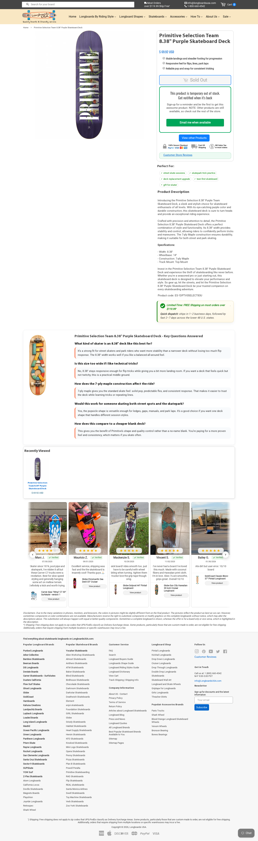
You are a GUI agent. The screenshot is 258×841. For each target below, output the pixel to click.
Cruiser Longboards (161, 663)
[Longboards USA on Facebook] (225, 652)
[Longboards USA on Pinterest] (204, 652)
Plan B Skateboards (75, 763)
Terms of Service (117, 702)
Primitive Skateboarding (78, 772)
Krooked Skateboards (76, 743)
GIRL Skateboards (75, 713)
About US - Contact (118, 694)
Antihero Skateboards (76, 663)
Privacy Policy (116, 698)
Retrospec (28, 805)
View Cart (113, 675)
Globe (69, 717)
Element (70, 701)
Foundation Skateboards (78, 709)
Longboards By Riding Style (96, 16)
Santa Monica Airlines (77, 789)
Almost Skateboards (76, 659)
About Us (212, 16)
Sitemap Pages (116, 743)
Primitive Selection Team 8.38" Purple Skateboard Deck (37, 486)
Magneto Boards (31, 793)
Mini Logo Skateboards (77, 747)
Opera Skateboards (75, 751)
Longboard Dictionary (119, 671)
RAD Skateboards (75, 776)
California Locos (31, 784)
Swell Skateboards (75, 793)
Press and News (117, 719)
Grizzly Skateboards (76, 722)
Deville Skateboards (33, 789)
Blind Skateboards (75, 675)
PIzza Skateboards (75, 759)
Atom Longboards (32, 780)
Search (112, 655)
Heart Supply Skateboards (79, 730)
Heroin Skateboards (76, 734)
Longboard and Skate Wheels (166, 684)
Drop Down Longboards (163, 659)
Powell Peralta (73, 768)
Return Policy (115, 706)
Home (72, 16)
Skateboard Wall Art (161, 680)
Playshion (28, 797)
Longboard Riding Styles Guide (124, 667)
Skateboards (157, 16)
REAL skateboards (75, 784)
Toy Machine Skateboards (79, 797)
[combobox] (78, 4)
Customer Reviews (205, 656)
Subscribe (201, 707)
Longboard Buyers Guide (121, 659)
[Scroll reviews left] (32, 554)
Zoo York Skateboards (77, 805)
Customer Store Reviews (177, 155)
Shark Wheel (29, 810)
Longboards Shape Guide (121, 663)
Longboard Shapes (131, 16)
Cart (231, 4)
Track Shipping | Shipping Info (123, 680)
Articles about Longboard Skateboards (128, 710)
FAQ (111, 650)
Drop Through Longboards (164, 667)
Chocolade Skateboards (78, 684)
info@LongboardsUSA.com (207, 680)
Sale (226, 16)
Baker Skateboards (75, 671)
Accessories (178, 16)
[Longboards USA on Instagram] (197, 652)
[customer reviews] (195, 48)
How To (196, 16)
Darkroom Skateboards (77, 688)
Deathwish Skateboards (78, 696)
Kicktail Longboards (161, 655)
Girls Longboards (160, 692)
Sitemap (113, 738)
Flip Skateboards (74, 780)
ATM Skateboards (75, 667)
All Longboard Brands (119, 727)
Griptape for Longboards (164, 688)
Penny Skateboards (75, 755)
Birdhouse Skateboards (77, 680)
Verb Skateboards (75, 801)
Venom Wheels (159, 726)
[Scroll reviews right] (225, 554)
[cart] (224, 4)
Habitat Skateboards (76, 726)
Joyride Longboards (33, 801)
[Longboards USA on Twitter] (218, 652)
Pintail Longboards (161, 650)
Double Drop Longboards (164, 671)
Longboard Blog (116, 715)
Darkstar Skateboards (77, 692)
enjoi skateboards (75, 705)
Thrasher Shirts (159, 696)
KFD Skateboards (74, 738)
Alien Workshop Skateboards (80, 655)
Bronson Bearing (160, 730)
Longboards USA (138, 827)
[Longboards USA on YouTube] (211, 652)
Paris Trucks (158, 710)
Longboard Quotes (118, 723)
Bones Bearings (159, 734)
